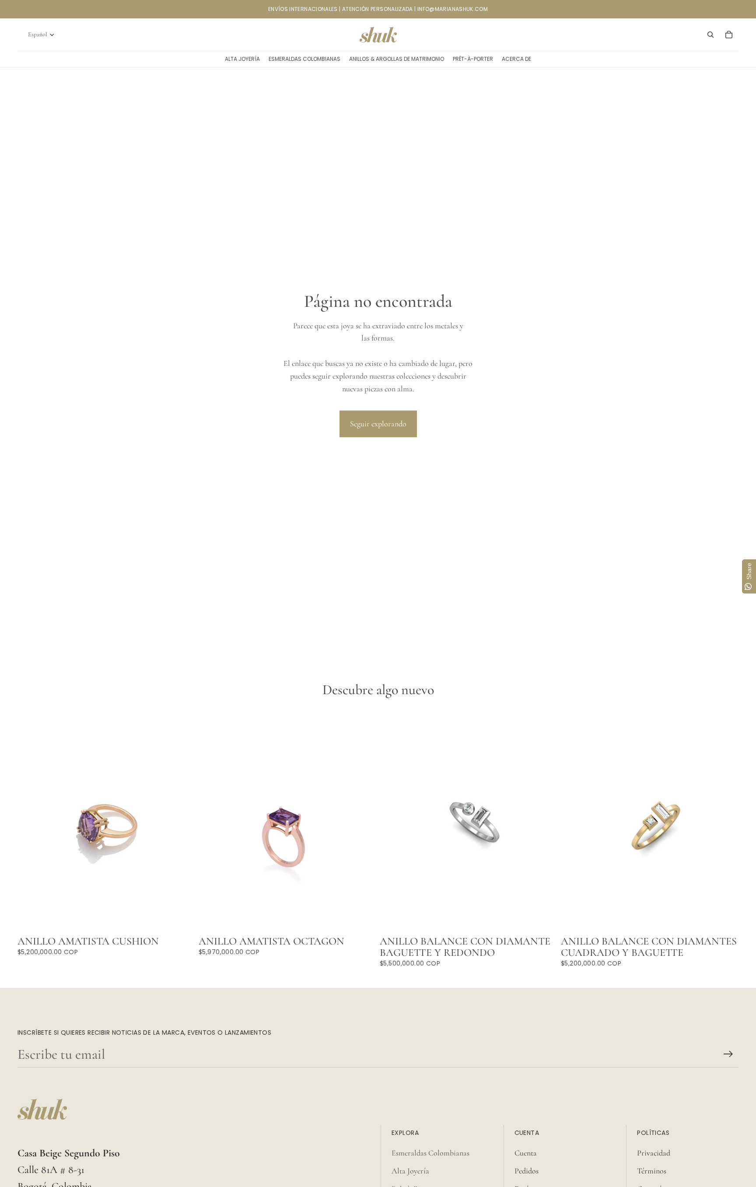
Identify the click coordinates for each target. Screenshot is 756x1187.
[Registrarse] (728, 1054)
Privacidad (653, 1153)
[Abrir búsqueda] (710, 34)
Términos (651, 1171)
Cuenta (525, 1153)
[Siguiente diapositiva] (544, 820)
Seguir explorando (378, 423)
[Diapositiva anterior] (393, 820)
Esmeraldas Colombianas (430, 1153)
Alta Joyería (410, 1171)
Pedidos (526, 1171)
